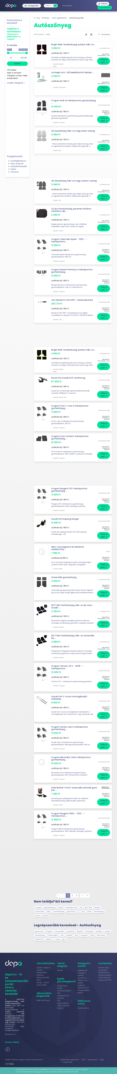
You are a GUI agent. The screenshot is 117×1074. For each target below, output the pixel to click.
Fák (58, 1000)
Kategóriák (26, 5)
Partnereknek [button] (104, 7)
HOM (89, 911)
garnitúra (71, 911)
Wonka (60, 970)
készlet (80, 931)
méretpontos (71, 907)
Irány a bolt (104, 61)
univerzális (39, 911)
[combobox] (48, 5)
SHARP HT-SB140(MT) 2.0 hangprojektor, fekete (84, 989)
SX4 (83, 911)
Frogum (38, 907)
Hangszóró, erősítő (84, 965)
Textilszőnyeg (58, 911)
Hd (81, 907)
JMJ (62, 935)
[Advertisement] (17, 118)
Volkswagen (52, 935)
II (78, 911)
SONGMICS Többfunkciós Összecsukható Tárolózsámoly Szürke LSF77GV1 (105, 975)
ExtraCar (15, 172)
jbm (64, 939)
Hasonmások (83, 1008)
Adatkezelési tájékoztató (69, 1060)
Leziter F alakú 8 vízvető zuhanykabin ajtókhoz (43, 971)
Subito (13, 169)
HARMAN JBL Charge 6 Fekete (82, 972)
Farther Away (103, 968)
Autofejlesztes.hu (18, 161)
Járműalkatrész (46, 963)
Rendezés (104, 34)
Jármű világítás (62, 965)
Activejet (89, 931)
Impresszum (92, 1060)
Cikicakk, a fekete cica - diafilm (83, 980)
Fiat (76, 935)
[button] (7, 1049)
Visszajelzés (67, 5)
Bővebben (10, 1034)
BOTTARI (88, 907)
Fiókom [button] (102, 4)
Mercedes (101, 935)
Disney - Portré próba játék (43, 983)
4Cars (37, 915)
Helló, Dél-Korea (43, 1000)
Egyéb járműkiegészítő (66, 980)
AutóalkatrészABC (19, 166)
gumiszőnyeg (49, 907)
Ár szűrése (12, 45)
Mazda (69, 935)
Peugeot (84, 935)
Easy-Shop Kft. (17, 163)
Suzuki (60, 907)
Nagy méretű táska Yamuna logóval (63, 1005)
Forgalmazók (67, 1062)
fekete (48, 939)
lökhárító (39, 939)
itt (80, 1072)
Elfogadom (95, 1070)
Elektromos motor (84, 1002)
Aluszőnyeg (99, 911)
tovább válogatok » (16, 83)
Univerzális (59, 931)
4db (48, 911)
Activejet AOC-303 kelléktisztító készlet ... (72, 72)
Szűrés (17, 63)
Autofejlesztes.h (105, 48)
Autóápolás (105, 963)
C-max (57, 939)
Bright (97, 907)
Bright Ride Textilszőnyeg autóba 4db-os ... (73, 44)
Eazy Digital (20, 1060)
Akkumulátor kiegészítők (44, 995)
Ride (92, 935)
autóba (99, 931)
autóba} (70, 931)
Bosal (45, 915)
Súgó (102, 1060)
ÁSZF (83, 1060)
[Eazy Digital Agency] (31, 1064)
